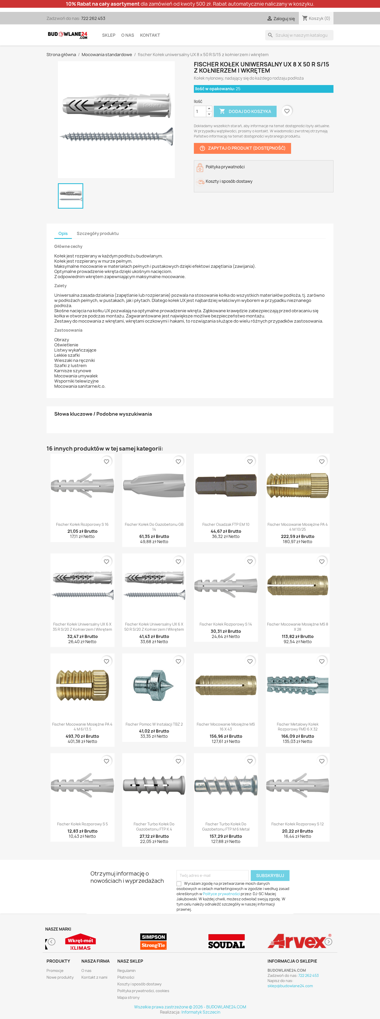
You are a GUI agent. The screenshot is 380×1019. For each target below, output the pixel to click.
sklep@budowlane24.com (290, 985)
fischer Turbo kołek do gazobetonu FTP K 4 (154, 827)
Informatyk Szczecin (200, 1012)
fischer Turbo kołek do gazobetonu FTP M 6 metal (225, 827)
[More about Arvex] (299, 941)
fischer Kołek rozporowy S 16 (82, 524)
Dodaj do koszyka (245, 111)
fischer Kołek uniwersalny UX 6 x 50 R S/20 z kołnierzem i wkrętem (154, 627)
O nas (127, 35)
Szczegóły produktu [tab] (98, 233)
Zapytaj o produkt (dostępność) (242, 148)
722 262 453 (93, 18)
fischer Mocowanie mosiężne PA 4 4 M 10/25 (298, 527)
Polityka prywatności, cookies (143, 990)
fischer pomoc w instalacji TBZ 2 (154, 724)
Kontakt (150, 35)
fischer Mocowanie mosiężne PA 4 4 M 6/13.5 (82, 727)
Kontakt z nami (94, 977)
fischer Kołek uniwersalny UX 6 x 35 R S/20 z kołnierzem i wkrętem (82, 627)
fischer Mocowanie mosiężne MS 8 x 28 (297, 627)
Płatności (125, 977)
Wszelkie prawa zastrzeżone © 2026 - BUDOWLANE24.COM (190, 1007)
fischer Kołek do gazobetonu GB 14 (154, 527)
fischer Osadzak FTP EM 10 (225, 524)
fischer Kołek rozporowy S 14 (226, 624)
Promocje (55, 970)
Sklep (108, 35)
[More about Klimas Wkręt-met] (80, 941)
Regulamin (126, 970)
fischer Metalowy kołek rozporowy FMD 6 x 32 (297, 727)
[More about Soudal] (226, 941)
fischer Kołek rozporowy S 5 (82, 824)
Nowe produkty (60, 977)
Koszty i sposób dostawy (139, 984)
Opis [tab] (63, 233)
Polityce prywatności (221, 893)
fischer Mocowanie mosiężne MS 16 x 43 (226, 727)
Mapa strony (128, 997)
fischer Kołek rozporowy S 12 (297, 824)
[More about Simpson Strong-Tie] (153, 941)
